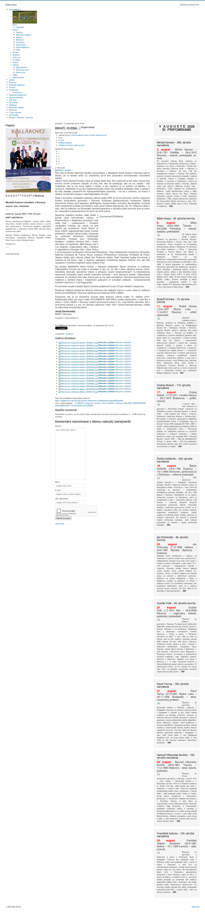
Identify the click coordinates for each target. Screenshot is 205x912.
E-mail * (58, 490)
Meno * (58, 482)
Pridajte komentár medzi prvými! (72, 145)
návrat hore (59, 523)
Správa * (58, 426)
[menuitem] (15, 9)
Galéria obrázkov (65, 142)
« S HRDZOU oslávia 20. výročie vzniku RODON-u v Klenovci (98, 403)
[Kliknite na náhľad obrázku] (64, 170)
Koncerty (69, 333)
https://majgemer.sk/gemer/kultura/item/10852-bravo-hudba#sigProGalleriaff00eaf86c (89, 400)
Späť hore (195, 906)
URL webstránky (61, 498)
